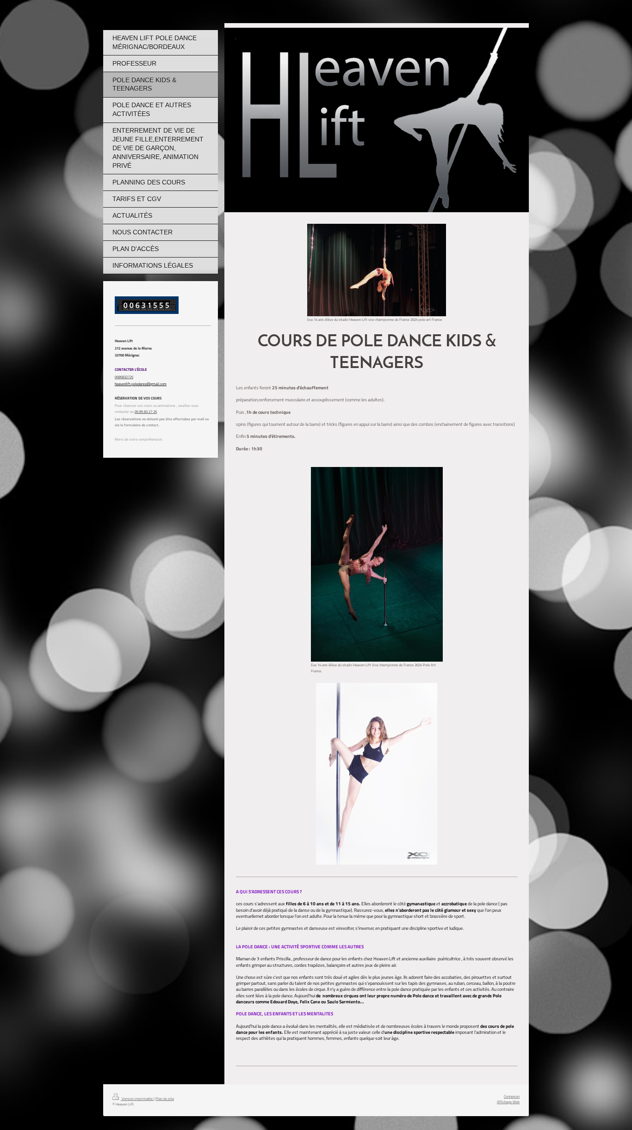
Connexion (512, 1096)
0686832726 (124, 377)
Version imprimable (137, 1098)
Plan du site (164, 1098)
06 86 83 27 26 (146, 411)
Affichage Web (508, 1102)
